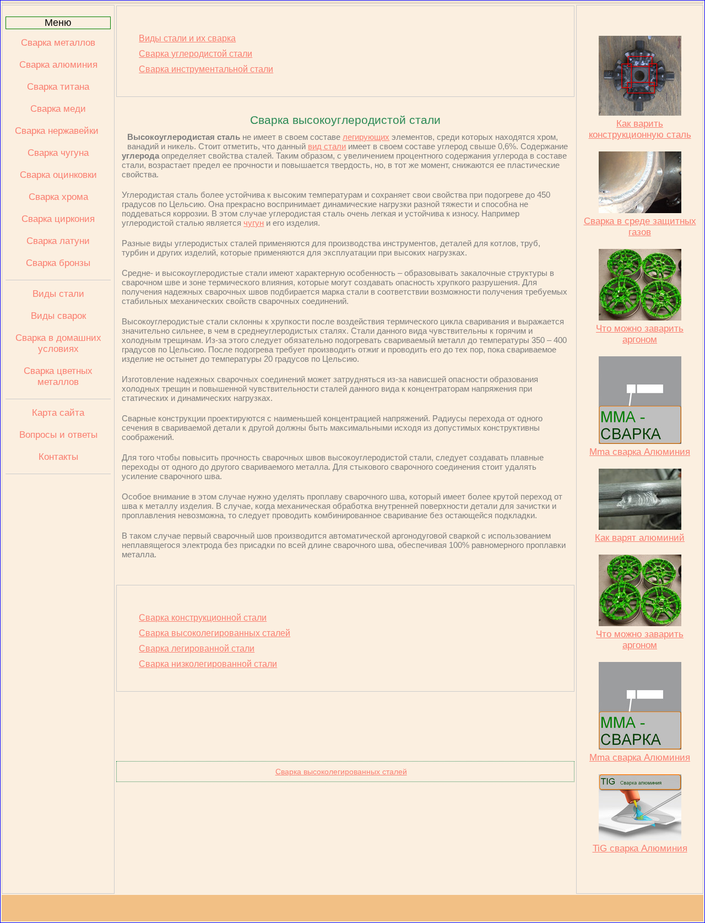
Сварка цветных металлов (58, 376)
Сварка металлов (58, 42)
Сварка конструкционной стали (203, 617)
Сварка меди (58, 109)
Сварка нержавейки (58, 131)
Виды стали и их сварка (187, 38)
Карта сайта (58, 413)
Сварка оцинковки (58, 175)
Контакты (58, 457)
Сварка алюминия (58, 64)
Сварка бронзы (58, 263)
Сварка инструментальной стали (206, 69)
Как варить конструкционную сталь (640, 129)
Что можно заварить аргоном (640, 334)
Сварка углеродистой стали (195, 53)
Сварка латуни (58, 241)
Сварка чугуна (58, 153)
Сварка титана (58, 87)
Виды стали (58, 294)
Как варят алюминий (640, 538)
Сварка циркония (58, 219)
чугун (253, 222)
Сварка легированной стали (196, 648)
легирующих (366, 137)
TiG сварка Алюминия (640, 848)
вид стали (327, 146)
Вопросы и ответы (58, 435)
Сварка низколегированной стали (208, 664)
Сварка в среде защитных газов (640, 226)
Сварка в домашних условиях (58, 343)
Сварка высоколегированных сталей (214, 633)
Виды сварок (58, 316)
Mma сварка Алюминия (639, 452)
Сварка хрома (58, 197)
